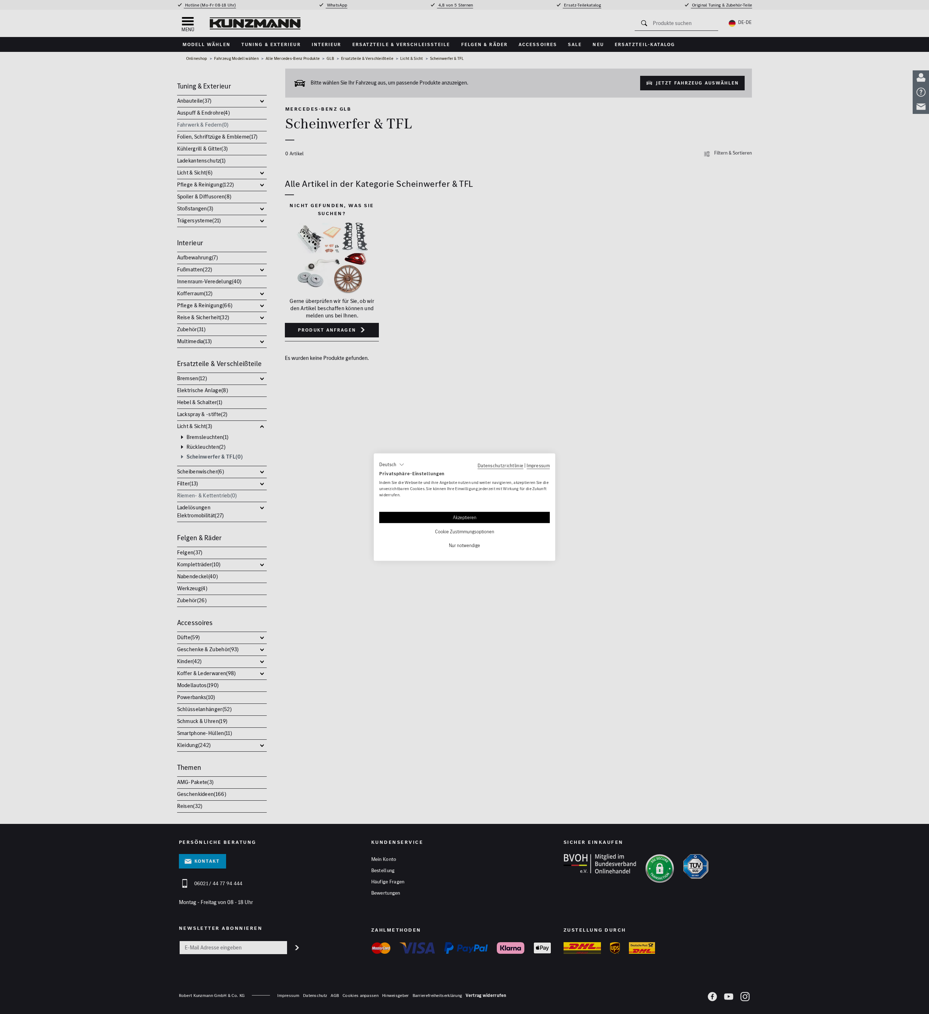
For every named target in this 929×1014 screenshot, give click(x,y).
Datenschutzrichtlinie (500, 465)
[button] (391, 464)
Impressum (538, 465)
